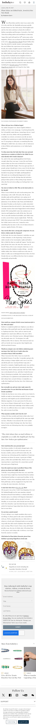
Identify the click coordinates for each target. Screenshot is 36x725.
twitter (3, 695)
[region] (18, 716)
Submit (18, 627)
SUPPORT (4, 702)
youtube (24, 695)
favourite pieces (14, 65)
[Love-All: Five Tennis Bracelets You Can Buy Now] (11, 659)
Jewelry (3, 7)
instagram (17, 695)
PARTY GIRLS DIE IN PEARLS (17, 312)
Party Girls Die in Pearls (15, 42)
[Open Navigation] (34, 2)
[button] (18, 644)
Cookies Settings (11, 722)
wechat (33, 695)
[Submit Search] (20, 2)
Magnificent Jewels (7, 67)
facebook (10, 695)
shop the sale (19, 487)
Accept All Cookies (23, 722)
